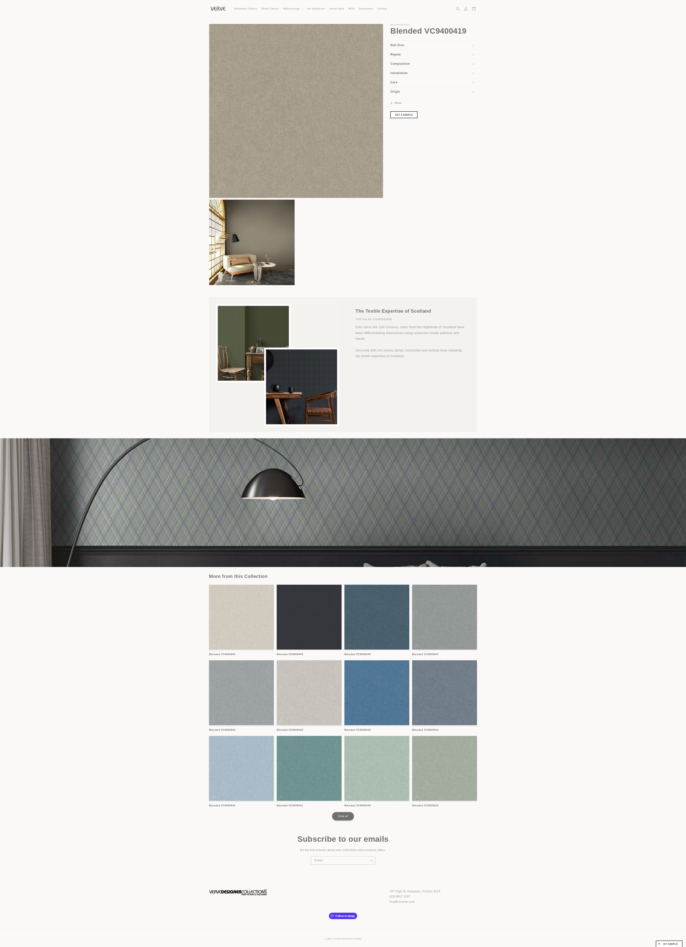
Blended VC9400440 (357, 805)
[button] (293, 8)
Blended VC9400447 (425, 654)
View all (343, 816)
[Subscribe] (371, 860)
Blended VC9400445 (290, 729)
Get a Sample (404, 114)
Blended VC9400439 (425, 805)
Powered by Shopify (351, 939)
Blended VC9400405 (222, 654)
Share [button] (398, 102)
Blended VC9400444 (357, 729)
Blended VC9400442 (222, 805)
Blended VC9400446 (222, 729)
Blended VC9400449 (290, 654)
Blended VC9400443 (425, 729)
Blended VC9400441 (290, 805)
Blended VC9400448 (357, 654)
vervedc (337, 939)
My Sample (670, 944)
